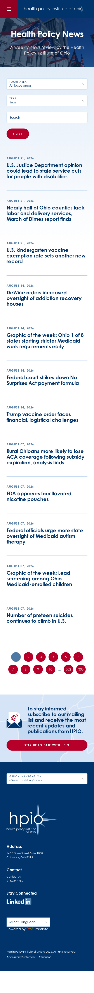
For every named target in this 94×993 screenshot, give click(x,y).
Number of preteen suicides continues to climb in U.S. (40, 618)
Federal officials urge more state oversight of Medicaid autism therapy (45, 536)
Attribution (44, 957)
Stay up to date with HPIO (47, 745)
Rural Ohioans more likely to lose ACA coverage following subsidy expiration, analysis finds (45, 456)
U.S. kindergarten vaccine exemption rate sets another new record (46, 255)
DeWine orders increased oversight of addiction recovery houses (44, 298)
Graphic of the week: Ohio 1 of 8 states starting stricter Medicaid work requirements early (45, 340)
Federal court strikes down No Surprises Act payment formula (43, 380)
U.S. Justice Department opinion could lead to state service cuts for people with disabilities (44, 170)
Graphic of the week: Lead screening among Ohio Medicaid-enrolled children (39, 578)
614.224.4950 (15, 880)
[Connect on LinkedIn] (19, 902)
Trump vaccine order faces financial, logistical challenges (42, 417)
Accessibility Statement (21, 957)
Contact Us (14, 876)
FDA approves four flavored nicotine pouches (39, 496)
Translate (41, 929)
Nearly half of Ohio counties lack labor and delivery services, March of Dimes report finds (45, 213)
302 (68, 669)
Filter (18, 133)
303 (81, 669)
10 (50, 669)
